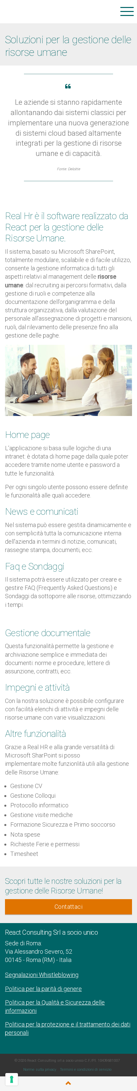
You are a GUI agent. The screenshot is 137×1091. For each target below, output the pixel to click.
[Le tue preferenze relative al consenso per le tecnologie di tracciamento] (11, 1079)
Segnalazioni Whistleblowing (41, 974)
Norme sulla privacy (39, 1069)
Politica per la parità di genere (43, 988)
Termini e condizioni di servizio (85, 1069)
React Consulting (42, 11)
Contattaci (69, 906)
